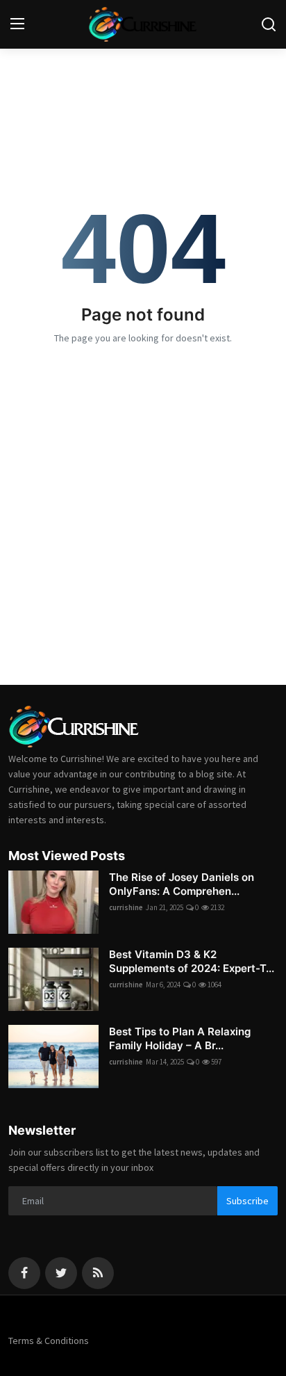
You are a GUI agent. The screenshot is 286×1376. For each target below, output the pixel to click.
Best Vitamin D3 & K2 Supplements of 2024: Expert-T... (191, 961)
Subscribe (247, 1201)
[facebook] (24, 1273)
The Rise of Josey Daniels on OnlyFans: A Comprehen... (181, 884)
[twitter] (61, 1273)
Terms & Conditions (48, 1340)
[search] (268, 24)
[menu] (17, 24)
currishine (126, 907)
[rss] (98, 1273)
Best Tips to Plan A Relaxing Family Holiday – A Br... (180, 1038)
